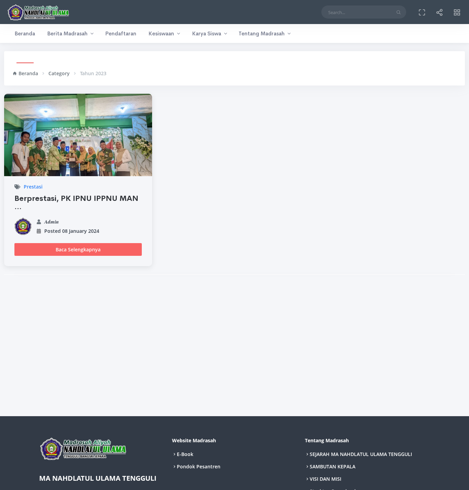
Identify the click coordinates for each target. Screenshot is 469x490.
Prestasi (33, 186)
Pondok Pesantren (198, 466)
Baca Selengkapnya (78, 249)
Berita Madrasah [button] (67, 33)
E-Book (185, 454)
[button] (439, 12)
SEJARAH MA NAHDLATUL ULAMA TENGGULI (361, 454)
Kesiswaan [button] (161, 33)
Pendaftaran (120, 33)
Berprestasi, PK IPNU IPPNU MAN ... (76, 203)
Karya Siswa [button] (206, 33)
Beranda (24, 33)
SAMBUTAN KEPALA (332, 466)
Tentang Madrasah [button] (262, 33)
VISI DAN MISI (325, 479)
